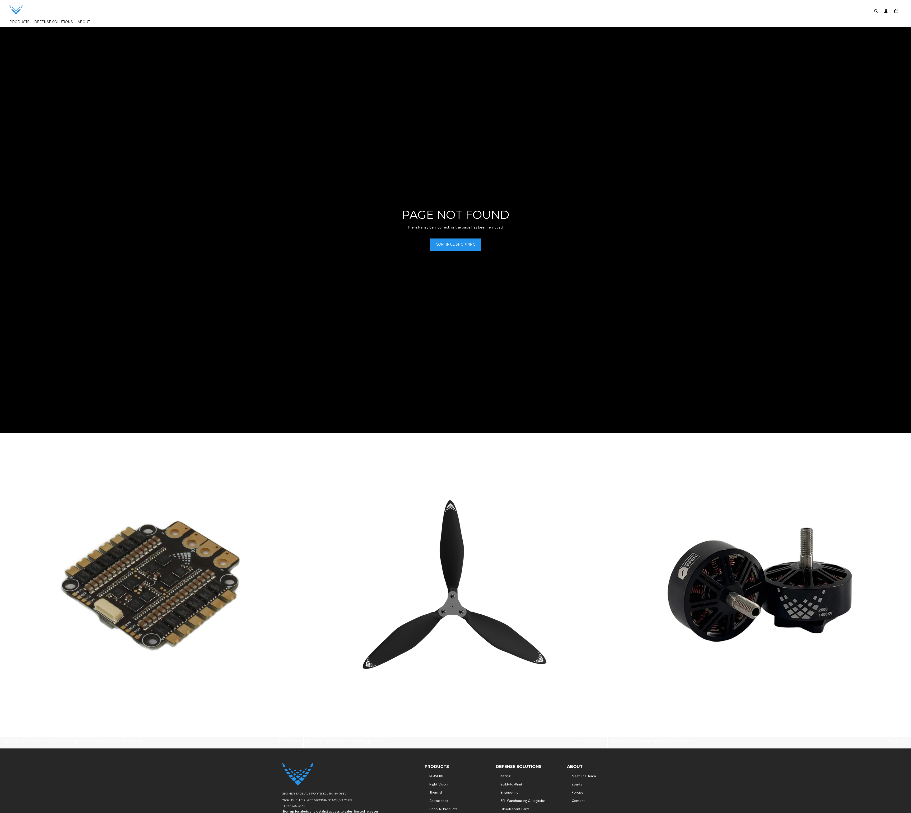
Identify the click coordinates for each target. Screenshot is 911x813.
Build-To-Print (511, 784)
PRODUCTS (437, 766)
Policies (577, 792)
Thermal (435, 792)
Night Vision (438, 784)
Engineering (509, 792)
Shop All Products (443, 809)
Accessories (438, 801)
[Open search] (876, 11)
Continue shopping (455, 244)
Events (577, 784)
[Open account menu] (886, 11)
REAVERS (436, 776)
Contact (578, 801)
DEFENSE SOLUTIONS (518, 766)
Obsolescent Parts (515, 809)
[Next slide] (296, 585)
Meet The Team (584, 776)
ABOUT (575, 766)
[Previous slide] (7, 585)
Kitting (506, 776)
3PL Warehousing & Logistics (523, 801)
